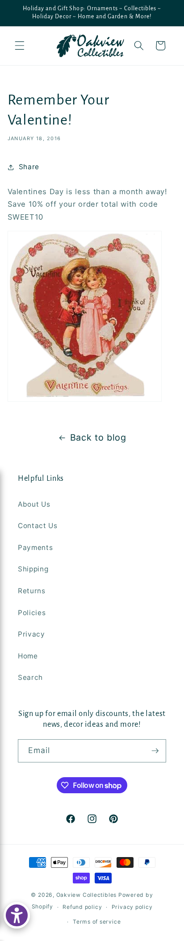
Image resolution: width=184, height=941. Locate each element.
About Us (34, 504)
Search (30, 677)
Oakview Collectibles (86, 894)
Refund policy (82, 907)
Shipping (33, 569)
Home (28, 656)
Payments (35, 547)
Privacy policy (132, 907)
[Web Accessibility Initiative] (16, 915)
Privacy (31, 634)
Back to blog (98, 437)
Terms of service (97, 921)
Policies (32, 612)
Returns (32, 591)
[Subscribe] (155, 750)
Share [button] (29, 166)
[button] (19, 45)
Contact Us (38, 525)
